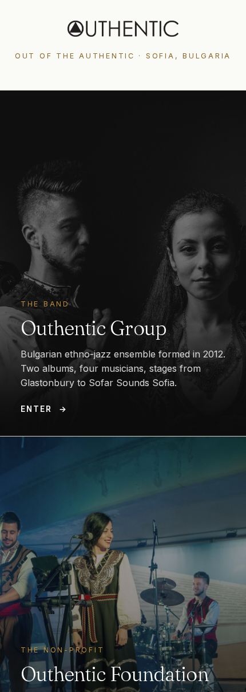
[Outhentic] (123, 29)
